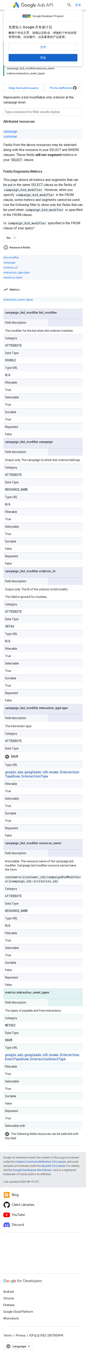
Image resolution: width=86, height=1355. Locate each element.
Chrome (8, 1298)
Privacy (20, 1335)
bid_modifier (11, 257)
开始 (43, 58)
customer (10, 136)
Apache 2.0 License (53, 1165)
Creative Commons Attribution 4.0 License (40, 1161)
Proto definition (61, 88)
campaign (10, 131)
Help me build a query (24, 88)
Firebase (9, 1305)
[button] (43, 756)
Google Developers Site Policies (32, 1170)
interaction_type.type (16, 272)
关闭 (43, 47)
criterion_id (10, 267)
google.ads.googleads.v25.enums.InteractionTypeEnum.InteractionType (42, 774)
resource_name (12, 277)
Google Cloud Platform (18, 1311)
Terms (7, 1335)
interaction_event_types (18, 299)
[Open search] (69, 4)
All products (11, 1318)
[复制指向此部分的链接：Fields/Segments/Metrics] (46, 171)
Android (8, 1291)
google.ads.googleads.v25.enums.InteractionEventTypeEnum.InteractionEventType (42, 1057)
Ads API (45, 5)
